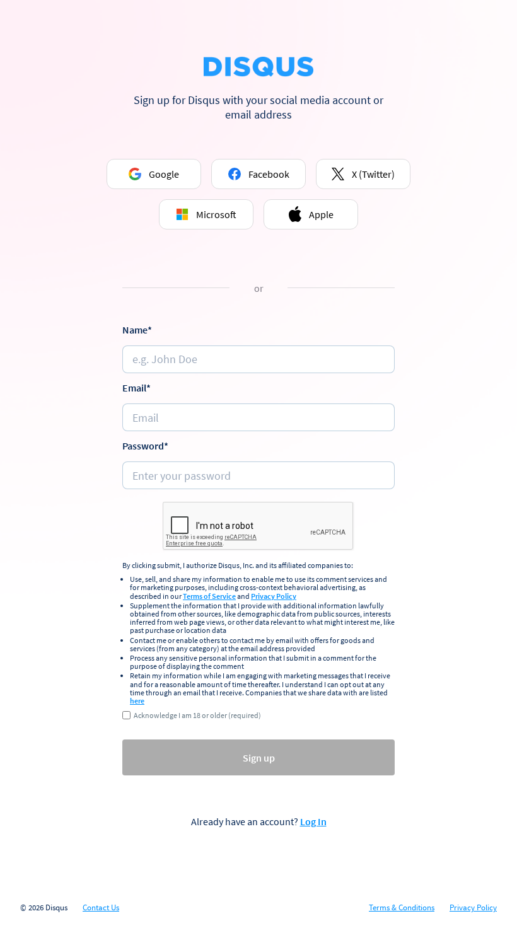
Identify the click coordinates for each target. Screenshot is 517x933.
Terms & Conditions (401, 908)
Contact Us (101, 908)
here (137, 700)
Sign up (259, 757)
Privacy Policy (273, 596)
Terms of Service (209, 596)
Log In (313, 821)
